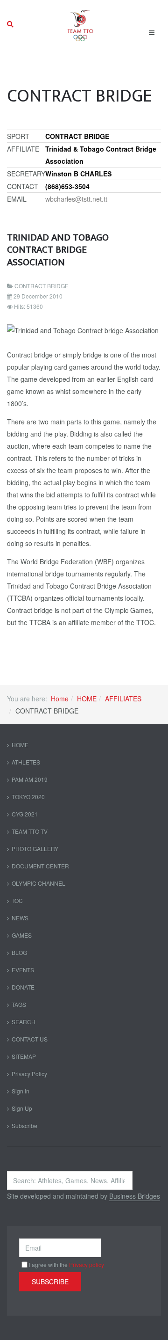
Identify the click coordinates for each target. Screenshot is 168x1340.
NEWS (20, 918)
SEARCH (23, 1022)
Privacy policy (86, 1264)
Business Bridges (134, 1196)
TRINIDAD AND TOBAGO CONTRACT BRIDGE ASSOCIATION (58, 249)
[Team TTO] (80, 24)
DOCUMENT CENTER (40, 866)
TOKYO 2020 (28, 797)
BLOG (19, 952)
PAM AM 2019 (30, 779)
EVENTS (23, 970)
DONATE (23, 987)
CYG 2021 (25, 814)
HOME (87, 698)
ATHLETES (26, 762)
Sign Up (22, 1108)
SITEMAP (24, 1056)
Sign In (20, 1091)
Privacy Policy (29, 1074)
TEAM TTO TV (30, 831)
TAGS (19, 1004)
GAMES (22, 935)
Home (60, 698)
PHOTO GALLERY (35, 848)
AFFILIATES (123, 698)
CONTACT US (30, 1039)
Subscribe (24, 1125)
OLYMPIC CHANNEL (38, 883)
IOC (17, 900)
